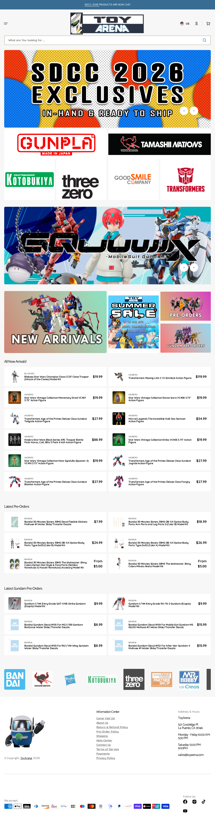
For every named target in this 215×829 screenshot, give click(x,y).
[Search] (205, 40)
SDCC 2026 (92, 4)
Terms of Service (107, 749)
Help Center (104, 740)
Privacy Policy (105, 758)
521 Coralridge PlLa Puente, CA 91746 (190, 726)
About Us (102, 722)
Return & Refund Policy (112, 727)
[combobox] (107, 40)
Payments (103, 753)
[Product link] (55, 376)
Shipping (102, 736)
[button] (5, 23)
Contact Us (103, 744)
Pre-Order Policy (107, 731)
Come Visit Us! (105, 718)
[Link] (55, 144)
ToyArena (26, 758)
